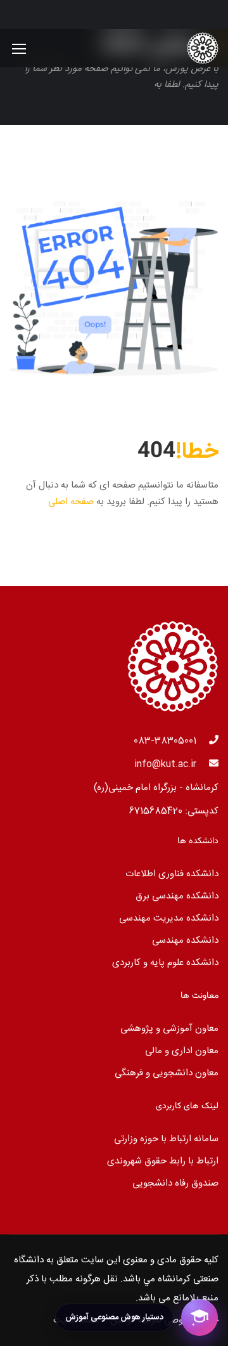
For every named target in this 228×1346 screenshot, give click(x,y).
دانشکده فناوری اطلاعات (171, 874)
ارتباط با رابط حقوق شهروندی (162, 1161)
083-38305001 (165, 741)
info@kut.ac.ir (165, 764)
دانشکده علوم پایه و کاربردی (165, 963)
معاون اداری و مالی (181, 1051)
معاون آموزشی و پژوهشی (169, 1029)
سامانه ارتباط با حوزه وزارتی (166, 1139)
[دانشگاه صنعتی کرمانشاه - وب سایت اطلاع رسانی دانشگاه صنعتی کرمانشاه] (177, 48)
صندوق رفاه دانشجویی (175, 1183)
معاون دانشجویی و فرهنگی (166, 1073)
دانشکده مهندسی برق (177, 896)
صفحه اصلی (71, 502)
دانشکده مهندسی (185, 940)
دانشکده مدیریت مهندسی (168, 918)
